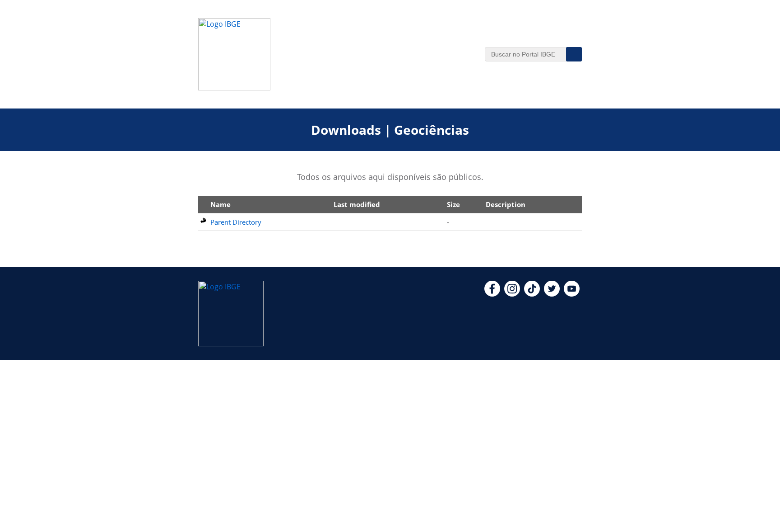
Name (220, 204)
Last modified (357, 204)
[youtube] (572, 294)
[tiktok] (532, 294)
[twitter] (552, 294)
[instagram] (512, 294)
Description (505, 204)
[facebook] (492, 294)
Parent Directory (235, 222)
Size (453, 204)
